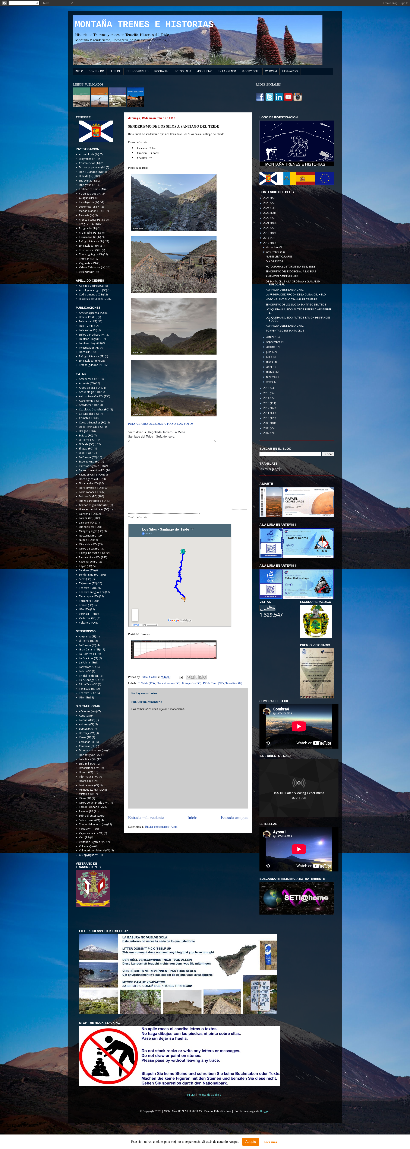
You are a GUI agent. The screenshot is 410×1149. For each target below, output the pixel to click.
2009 (266, 423)
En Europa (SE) (87, 645)
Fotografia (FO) (191, 683)
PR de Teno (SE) (213, 683)
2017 (266, 243)
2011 (266, 413)
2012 (266, 408)
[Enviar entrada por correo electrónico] (180, 677)
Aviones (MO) (87, 720)
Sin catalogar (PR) (89, 360)
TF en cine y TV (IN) (90, 250)
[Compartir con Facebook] (200, 677)
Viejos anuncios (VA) (91, 833)
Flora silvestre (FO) (168, 683)
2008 (266, 428)
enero (270, 382)
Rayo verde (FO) (88, 561)
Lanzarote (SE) (87, 667)
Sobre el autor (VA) (90, 815)
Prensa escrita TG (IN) (92, 219)
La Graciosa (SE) (88, 658)
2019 (266, 233)
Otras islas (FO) (88, 544)
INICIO (79, 71)
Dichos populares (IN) (92, 167)
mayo (270, 362)
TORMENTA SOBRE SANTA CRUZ (285, 330)
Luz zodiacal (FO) (89, 527)
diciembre (272, 247)
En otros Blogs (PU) (90, 339)
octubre (271, 337)
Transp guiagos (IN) (90, 254)
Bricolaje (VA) (87, 733)
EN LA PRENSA (227, 71)
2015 (266, 393)
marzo (270, 372)
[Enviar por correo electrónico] (188, 677)
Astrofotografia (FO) (91, 396)
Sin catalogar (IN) (89, 245)
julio (269, 352)
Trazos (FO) (86, 605)
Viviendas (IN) (87, 272)
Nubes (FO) (85, 540)
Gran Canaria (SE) (89, 649)
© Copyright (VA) (89, 855)
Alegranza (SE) (87, 636)
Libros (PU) (85, 352)
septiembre (273, 342)
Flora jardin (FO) (88, 483)
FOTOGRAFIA (183, 71)
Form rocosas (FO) (90, 492)
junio (269, 357)
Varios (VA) (85, 828)
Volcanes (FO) (87, 622)
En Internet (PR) (88, 321)
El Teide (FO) (146, 683)
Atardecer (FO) (88, 405)
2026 (266, 198)
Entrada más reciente (146, 817)
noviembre (273, 252)
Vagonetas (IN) (88, 263)
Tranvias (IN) (86, 259)
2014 (266, 398)
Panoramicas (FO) (89, 557)
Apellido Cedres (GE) (91, 286)
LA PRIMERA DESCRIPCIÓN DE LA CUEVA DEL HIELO (296, 294)
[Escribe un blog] (192, 677)
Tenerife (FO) (87, 588)
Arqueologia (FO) (89, 392)
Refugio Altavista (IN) (91, 241)
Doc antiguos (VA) (89, 755)
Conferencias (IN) (89, 163)
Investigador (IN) (89, 202)
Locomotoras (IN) (89, 206)
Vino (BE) (84, 837)
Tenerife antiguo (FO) (91, 592)
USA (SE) (84, 697)
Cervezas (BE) (87, 746)
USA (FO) (84, 609)
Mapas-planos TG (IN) (92, 211)
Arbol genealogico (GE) (93, 290)
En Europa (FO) (88, 457)
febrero (271, 377)
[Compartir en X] (196, 677)
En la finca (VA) (87, 759)
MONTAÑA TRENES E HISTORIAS (144, 25)
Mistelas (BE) (86, 794)
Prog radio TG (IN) (90, 232)
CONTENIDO (96, 71)
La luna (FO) (86, 518)
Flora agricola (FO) (90, 479)
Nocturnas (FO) (88, 535)
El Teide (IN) (86, 176)
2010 (266, 418)
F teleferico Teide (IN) (92, 189)
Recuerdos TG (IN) (90, 237)
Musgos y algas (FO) (91, 531)
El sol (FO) (85, 453)
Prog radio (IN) (88, 228)
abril (269, 367)
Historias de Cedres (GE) (93, 299)
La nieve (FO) (86, 522)
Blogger (265, 1111)
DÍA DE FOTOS (274, 261)
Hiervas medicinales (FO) (94, 509)
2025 (266, 203)
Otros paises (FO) (89, 548)
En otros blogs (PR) (90, 343)
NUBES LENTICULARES (279, 256)
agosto (270, 347)
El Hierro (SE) (86, 641)
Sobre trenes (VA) (89, 820)
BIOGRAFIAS (161, 71)
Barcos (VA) (86, 728)
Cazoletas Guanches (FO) (94, 409)
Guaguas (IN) (86, 198)
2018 (266, 238)
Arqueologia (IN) (89, 154)
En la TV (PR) (86, 326)
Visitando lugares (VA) (92, 842)
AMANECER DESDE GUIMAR (282, 276)
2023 (266, 213)
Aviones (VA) (86, 724)
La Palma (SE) (87, 662)
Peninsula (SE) (87, 689)
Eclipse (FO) (86, 435)
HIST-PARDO (290, 71)
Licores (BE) (86, 781)
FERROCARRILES (137, 71)
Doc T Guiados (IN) (90, 172)
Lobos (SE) (85, 671)
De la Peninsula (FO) (91, 427)
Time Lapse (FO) (88, 596)
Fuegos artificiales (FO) (92, 501)
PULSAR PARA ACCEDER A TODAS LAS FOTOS (160, 424)
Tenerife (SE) (234, 683)
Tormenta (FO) (88, 601)
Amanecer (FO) (88, 379)
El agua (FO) (86, 448)
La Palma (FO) (87, 514)
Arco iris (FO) (87, 383)
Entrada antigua (234, 817)
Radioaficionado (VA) (91, 807)
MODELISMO (204, 71)
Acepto (250, 1141)
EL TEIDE (115, 71)
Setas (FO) (85, 579)
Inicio (192, 817)
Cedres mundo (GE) (90, 294)
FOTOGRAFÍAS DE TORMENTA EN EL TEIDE (290, 266)
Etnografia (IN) (87, 185)
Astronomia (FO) (89, 401)
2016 (266, 388)
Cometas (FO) (87, 418)
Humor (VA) (86, 772)
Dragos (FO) (86, 431)
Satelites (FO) (87, 570)
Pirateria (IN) (86, 215)
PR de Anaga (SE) (89, 680)
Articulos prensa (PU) (91, 313)
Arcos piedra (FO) (89, 388)
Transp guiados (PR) (91, 365)
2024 (266, 208)
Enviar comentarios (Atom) (162, 827)
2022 (266, 218)
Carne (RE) (85, 737)
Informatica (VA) (88, 776)
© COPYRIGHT (251, 71)
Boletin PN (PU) (88, 317)
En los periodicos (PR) (92, 334)
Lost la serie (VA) (89, 785)
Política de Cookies (209, 1095)
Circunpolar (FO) (89, 414)
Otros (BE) (85, 798)
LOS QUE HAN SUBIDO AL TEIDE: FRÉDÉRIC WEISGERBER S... (299, 311)
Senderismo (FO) (89, 574)
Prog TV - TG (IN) (89, 224)
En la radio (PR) (88, 330)
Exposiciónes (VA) (89, 768)
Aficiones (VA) (87, 711)
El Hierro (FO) (87, 440)
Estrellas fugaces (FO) (92, 466)
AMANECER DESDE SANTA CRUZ (285, 289)
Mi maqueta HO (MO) (91, 789)
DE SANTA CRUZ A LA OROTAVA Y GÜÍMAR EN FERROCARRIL (293, 283)
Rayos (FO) (85, 566)
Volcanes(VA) (87, 846)
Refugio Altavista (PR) (91, 356)
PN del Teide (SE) (89, 676)
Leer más (270, 1141)
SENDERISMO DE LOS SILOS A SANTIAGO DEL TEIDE (296, 304)
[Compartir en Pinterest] (204, 677)
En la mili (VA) (87, 763)
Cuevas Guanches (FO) (92, 422)
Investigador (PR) (89, 347)
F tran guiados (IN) (90, 193)
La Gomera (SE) (88, 654)
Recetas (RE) (86, 811)
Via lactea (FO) (87, 618)
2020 (266, 228)
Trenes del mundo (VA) (93, 824)
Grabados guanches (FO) (94, 505)
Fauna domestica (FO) (92, 470)
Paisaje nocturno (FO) (92, 553)
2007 (266, 433)
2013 (266, 403)
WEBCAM (271, 71)
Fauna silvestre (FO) (90, 474)
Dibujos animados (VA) (93, 750)
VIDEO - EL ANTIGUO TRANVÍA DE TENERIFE (291, 299)
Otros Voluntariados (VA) (94, 802)
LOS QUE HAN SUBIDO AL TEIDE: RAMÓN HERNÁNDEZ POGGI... (298, 319)
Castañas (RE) (87, 742)
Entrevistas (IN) (88, 180)
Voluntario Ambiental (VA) (94, 850)
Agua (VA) (85, 715)
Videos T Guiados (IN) (92, 267)
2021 (266, 223)
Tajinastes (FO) (88, 583)
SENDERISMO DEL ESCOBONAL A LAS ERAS (291, 271)
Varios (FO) (85, 614)
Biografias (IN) (87, 159)
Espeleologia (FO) (89, 461)
